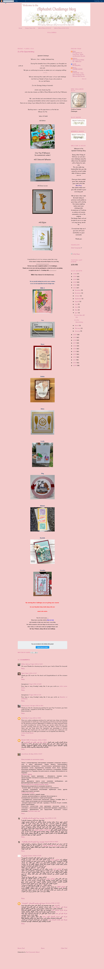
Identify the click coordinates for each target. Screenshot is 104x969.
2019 (75, 337)
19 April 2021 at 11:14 (35, 695)
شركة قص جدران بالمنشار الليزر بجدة (55, 916)
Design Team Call (30, 28)
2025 (75, 276)
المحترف (56, 905)
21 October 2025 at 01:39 (31, 855)
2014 (74, 351)
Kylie (22, 673)
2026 (75, 274)
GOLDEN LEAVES (77, 69)
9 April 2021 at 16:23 (35, 684)
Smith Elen (24, 718)
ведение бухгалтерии (27, 792)
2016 (75, 346)
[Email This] (31, 652)
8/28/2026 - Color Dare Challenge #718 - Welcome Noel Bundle (79, 74)
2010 (75, 362)
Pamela (75, 71)
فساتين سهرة (50, 878)
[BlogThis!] (32, 652)
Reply (23, 668)
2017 (75, 343)
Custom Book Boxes (27, 733)
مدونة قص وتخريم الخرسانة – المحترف (34, 903)
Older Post (64, 948)
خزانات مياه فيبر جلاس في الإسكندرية (35, 742)
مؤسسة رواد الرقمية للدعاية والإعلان (33, 818)
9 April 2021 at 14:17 (31, 673)
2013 (75, 354)
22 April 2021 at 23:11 (37, 705)
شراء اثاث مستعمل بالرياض (42, 830)
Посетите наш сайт (34, 811)
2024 (75, 279)
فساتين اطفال (61, 886)
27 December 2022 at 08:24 (38, 740)
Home (20, 28)
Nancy (74, 67)
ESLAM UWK (25, 740)
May (76, 310)
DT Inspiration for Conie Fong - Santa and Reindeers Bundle (79, 54)
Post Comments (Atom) (33, 952)
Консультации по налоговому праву (32, 759)
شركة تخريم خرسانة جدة (59, 910)
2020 (75, 334)
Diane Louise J (25, 705)
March (77, 325)
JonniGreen (24, 754)
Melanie (75, 58)
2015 (75, 348)
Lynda (74, 64)
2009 (75, 365)
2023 (75, 282)
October (77, 296)
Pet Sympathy (76, 65)
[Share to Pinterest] (37, 652)
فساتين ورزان (55, 859)
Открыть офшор (26, 774)
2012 (75, 357)
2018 (75, 340)
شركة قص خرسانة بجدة (59, 907)
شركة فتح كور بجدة (61, 913)
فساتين (25, 855)
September (78, 298)
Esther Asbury (25, 664)
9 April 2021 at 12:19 (36, 664)
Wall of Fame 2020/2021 (61, 28)
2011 (74, 360)
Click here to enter (42, 647)
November (78, 293)
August (77, 301)
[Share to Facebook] (35, 652)
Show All (84, 78)
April (76, 313)
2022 (75, 285)
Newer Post (21, 948)
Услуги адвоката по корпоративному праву (34, 784)
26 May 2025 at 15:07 (35, 754)
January (77, 331)
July (76, 304)
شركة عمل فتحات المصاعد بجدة (57, 920)
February (78, 328)
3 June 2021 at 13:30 (34, 718)
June (76, 307)
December (78, 290)
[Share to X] (34, 652)
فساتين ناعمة (57, 869)
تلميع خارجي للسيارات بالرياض (52, 845)
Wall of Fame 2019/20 (44, 28)
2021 (75, 288)
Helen (74, 51)
